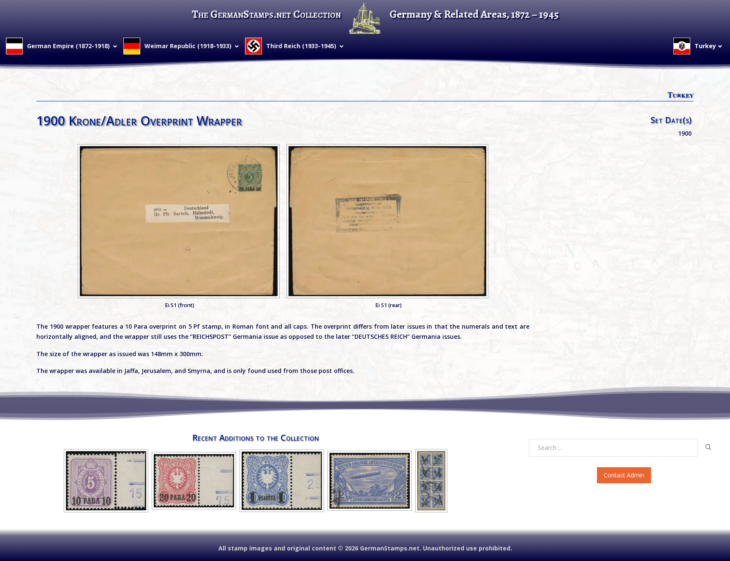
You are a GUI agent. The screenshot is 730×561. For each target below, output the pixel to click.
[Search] (708, 447)
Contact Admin (624, 475)
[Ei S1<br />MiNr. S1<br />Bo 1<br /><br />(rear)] (387, 221)
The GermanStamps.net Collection (266, 14)
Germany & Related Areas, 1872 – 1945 (474, 14)
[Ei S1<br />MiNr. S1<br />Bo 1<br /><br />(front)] (179, 221)
